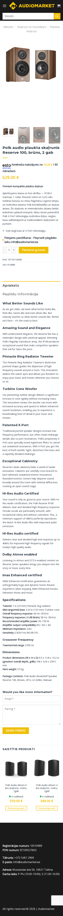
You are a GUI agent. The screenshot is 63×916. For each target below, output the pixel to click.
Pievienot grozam (33, 250)
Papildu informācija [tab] (20, 294)
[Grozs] (58, 5)
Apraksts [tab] (11, 285)
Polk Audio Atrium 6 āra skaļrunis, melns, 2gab (16, 788)
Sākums (8, 27)
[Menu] (5, 6)
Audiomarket (46, 909)
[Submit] (57, 16)
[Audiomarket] (32, 6)
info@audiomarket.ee (24, 242)
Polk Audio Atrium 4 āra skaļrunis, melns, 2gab (47, 788)
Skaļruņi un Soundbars (31, 27)
